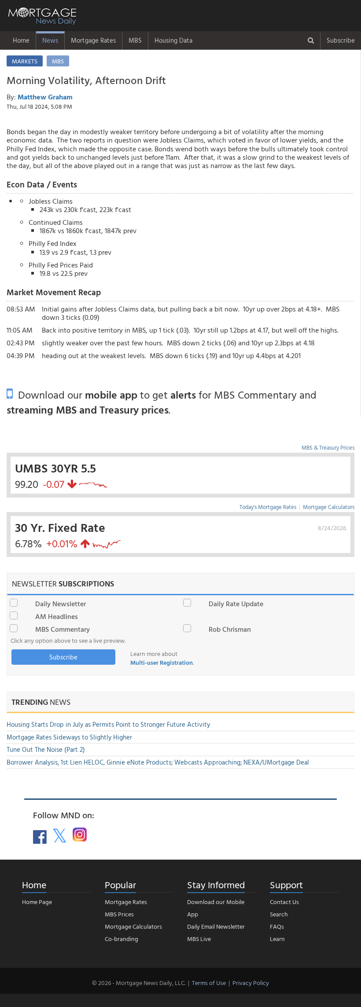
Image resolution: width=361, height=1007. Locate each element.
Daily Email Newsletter (216, 926)
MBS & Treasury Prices (328, 447)
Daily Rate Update (236, 603)
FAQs (277, 926)
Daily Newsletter (60, 603)
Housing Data (173, 40)
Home (21, 40)
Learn (277, 938)
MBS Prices (119, 914)
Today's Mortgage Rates (267, 506)
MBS (135, 40)
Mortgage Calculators (328, 506)
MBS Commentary (62, 629)
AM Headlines (56, 616)
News (50, 40)
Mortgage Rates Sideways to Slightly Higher (69, 737)
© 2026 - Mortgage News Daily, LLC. (138, 982)
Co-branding (121, 938)
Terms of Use (209, 982)
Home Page (37, 901)
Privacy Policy (250, 982)
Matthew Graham (45, 97)
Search (279, 914)
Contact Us (284, 901)
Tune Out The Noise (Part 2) (46, 749)
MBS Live (199, 938)
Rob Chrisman (230, 629)
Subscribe (341, 40)
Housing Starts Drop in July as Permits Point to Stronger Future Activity (108, 724)
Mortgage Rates (93, 40)
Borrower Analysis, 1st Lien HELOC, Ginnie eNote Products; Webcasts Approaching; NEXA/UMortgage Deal (158, 762)
